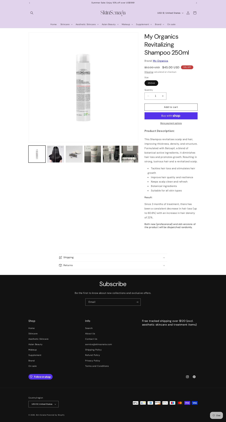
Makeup (32, 349)
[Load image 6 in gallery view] (129, 154)
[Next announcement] (196, 3)
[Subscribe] (137, 302)
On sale (32, 366)
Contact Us (91, 339)
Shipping (149, 72)
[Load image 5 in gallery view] (111, 154)
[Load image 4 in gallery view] (92, 154)
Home (31, 328)
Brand (31, 360)
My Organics (160, 60)
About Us (90, 333)
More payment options (171, 123)
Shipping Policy (93, 349)
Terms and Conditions (97, 366)
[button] (31, 13)
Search (89, 328)
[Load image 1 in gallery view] (37, 154)
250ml (151, 83)
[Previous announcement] (29, 3)
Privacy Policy (92, 360)
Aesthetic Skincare (38, 339)
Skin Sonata (41, 415)
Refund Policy (92, 355)
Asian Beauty (35, 344)
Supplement (34, 355)
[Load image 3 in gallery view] (74, 154)
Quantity (149, 90)
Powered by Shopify (56, 415)
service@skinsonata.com (98, 344)
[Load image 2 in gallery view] (55, 154)
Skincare (33, 333)
